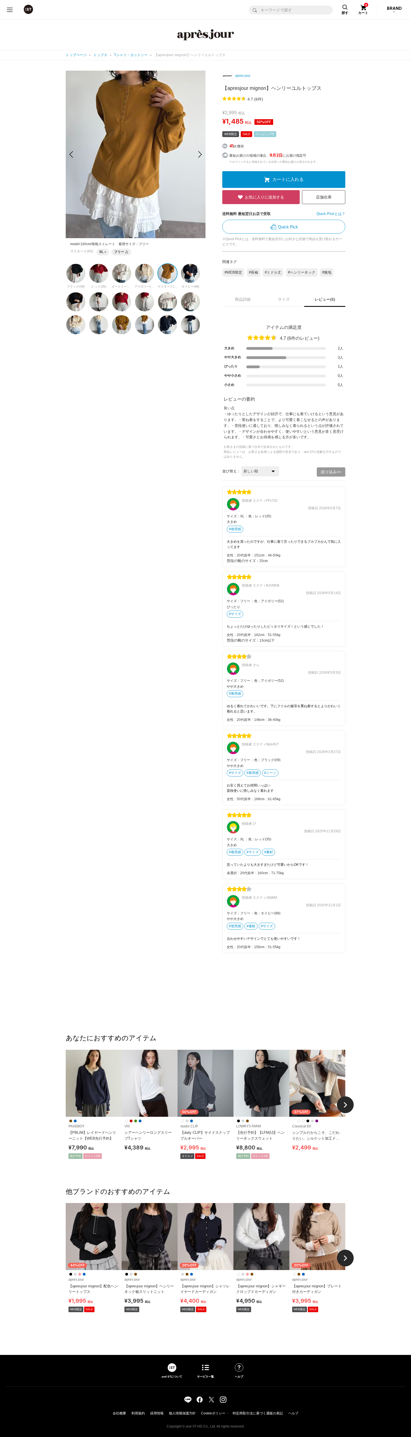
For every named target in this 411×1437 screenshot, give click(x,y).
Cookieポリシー (213, 1413)
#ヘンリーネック (301, 272)
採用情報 (157, 1413)
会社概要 (119, 1413)
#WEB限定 (233, 272)
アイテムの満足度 (284, 327)
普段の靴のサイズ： (243, 561)
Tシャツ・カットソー (131, 55)
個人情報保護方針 (182, 1413)
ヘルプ (293, 1413)
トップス (100, 55)
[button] (200, 154)
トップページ (76, 55)
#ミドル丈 (273, 272)
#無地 (326, 272)
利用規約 (138, 1413)
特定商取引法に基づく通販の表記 (258, 1413)
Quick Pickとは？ (330, 214)
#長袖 (253, 272)
